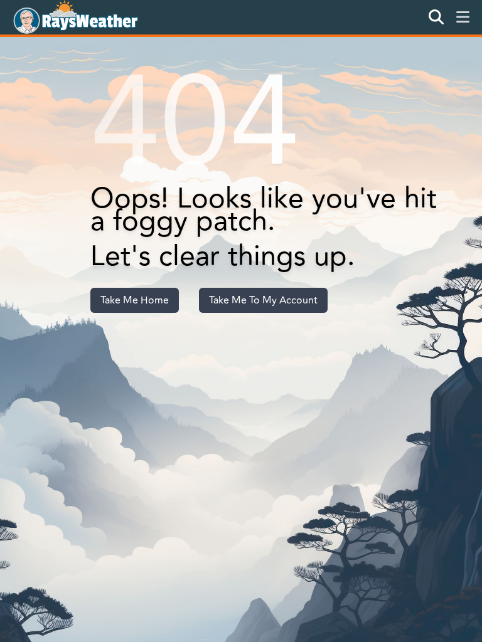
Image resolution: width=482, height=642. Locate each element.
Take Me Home (134, 300)
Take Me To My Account (263, 300)
